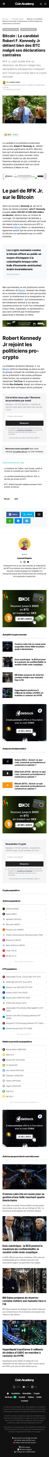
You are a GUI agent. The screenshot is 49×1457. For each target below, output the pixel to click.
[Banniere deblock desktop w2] (24, 176)
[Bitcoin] (8, 785)
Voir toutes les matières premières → (24, 1102)
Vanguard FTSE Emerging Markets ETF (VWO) (25, 1023)
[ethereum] (8, 773)
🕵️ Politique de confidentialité (24, 1452)
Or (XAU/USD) (11, 1065)
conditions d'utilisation (25, 430)
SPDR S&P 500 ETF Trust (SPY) (19, 982)
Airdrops (10, 1397)
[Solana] (8, 761)
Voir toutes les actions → (24, 962)
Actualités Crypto (17, 19)
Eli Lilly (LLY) (11, 956)
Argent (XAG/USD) (13, 1086)
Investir (22, 1397)
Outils (39, 1397)
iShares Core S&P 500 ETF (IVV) (19, 987)
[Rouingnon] (24, 544)
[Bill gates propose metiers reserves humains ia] (8, 677)
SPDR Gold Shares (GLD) (16, 1003)
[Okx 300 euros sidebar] (24, 608)
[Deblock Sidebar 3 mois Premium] (24, 722)
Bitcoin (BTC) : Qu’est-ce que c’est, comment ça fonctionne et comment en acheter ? (30, 786)
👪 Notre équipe (24, 1447)
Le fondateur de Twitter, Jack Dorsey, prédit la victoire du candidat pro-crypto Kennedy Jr (23, 469)
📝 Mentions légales (24, 1449)
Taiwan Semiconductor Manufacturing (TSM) (24, 935)
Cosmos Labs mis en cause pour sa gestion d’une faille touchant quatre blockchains (30, 646)
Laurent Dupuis (24, 558)
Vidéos (31, 1397)
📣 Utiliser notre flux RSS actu (24, 1440)
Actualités (26, 1393)
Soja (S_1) (10, 1091)
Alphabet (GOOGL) (13, 919)
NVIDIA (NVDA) (12, 909)
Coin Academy (24, 4)
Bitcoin (17, 227)
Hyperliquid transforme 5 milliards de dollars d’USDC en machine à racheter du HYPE (29, 693)
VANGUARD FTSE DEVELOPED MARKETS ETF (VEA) (24, 1009)
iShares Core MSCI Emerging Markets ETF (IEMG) (23, 1016)
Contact (24, 1401)
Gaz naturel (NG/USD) (15, 1070)
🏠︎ (8, 1393)
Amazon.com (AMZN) (15, 930)
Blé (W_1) (9, 1096)
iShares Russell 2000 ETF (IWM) (19, 1028)
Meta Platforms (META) (15, 945)
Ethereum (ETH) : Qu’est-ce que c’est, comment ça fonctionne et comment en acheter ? (30, 774)
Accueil (5, 19)
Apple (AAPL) (11, 914)
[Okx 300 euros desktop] (24, 323)
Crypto (37, 1393)
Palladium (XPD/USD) (14, 1075)
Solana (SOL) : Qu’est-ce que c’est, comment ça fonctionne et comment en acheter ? (30, 762)
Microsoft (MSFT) (13, 924)
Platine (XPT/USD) (13, 1081)
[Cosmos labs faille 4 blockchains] (8, 646)
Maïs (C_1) (10, 1055)
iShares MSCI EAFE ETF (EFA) (18, 998)
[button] (4, 3)
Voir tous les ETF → (24, 1034)
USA (16, 499)
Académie (15, 1393)
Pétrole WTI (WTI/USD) (15, 1060)
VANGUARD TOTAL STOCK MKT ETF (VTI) (23, 977)
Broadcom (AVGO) (13, 940)
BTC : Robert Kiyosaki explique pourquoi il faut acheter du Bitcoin (23, 485)
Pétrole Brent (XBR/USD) (16, 1049)
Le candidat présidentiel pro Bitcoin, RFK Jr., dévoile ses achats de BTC (22, 477)
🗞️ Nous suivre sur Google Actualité (24, 1438)
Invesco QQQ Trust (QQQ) (17, 992)
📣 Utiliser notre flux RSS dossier (24, 1442)
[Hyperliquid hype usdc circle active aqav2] (8, 693)
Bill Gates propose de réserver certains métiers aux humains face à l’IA (29, 677)
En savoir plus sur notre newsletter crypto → (24, 438)
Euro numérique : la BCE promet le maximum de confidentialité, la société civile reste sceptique (30, 662)
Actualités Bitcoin (11, 29)
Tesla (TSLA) (11, 950)
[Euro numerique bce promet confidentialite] (8, 662)
